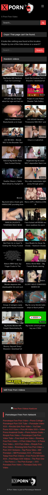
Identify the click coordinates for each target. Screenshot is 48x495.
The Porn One (38, 459)
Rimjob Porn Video (11, 435)
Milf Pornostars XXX (22, 453)
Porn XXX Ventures (11, 450)
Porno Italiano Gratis (34, 432)
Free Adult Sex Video (24, 438)
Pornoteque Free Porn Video (15, 421)
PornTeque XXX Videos (19, 459)
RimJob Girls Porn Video (20, 426)
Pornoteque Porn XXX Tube (15, 424)
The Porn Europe (24, 462)
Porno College (36, 421)
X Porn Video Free (27, 441)
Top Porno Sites (29, 450)
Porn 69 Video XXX (29, 429)
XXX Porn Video (22, 444)
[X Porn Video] (19, 8)
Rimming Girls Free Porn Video (28, 447)
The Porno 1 (10, 462)
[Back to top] (40, 487)
